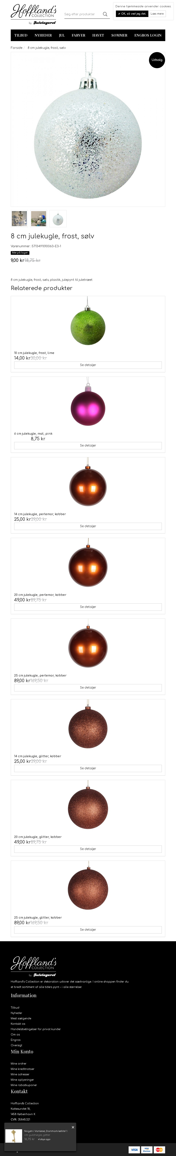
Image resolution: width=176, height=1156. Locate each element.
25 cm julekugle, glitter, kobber (38, 917)
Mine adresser (20, 1074)
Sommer (119, 35)
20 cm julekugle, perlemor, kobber (40, 595)
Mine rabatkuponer (24, 1085)
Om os (15, 1034)
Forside (16, 47)
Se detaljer (88, 365)
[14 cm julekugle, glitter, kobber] (88, 725)
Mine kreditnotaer (22, 1069)
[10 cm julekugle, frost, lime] (88, 322)
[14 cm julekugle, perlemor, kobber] (88, 483)
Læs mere (157, 13)
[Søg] (105, 14)
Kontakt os (18, 1023)
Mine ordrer (18, 1063)
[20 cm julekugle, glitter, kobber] (88, 806)
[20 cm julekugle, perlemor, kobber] (88, 564)
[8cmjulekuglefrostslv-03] (19, 218)
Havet (98, 35)
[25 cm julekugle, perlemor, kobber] (88, 644)
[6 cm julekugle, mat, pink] (88, 402)
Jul (62, 35)
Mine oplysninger (22, 1079)
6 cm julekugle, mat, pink (33, 433)
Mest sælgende (21, 1018)
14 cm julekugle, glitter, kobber (37, 756)
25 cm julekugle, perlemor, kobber (40, 675)
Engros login (148, 35)
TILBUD (20, 35)
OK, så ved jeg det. (133, 13)
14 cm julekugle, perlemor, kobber (40, 514)
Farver (78, 35)
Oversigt (16, 1045)
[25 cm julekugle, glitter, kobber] (88, 886)
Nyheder (43, 35)
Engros (15, 1040)
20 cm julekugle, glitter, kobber (38, 837)
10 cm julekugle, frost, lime (34, 353)
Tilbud (15, 1007)
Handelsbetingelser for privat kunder (36, 1029)
